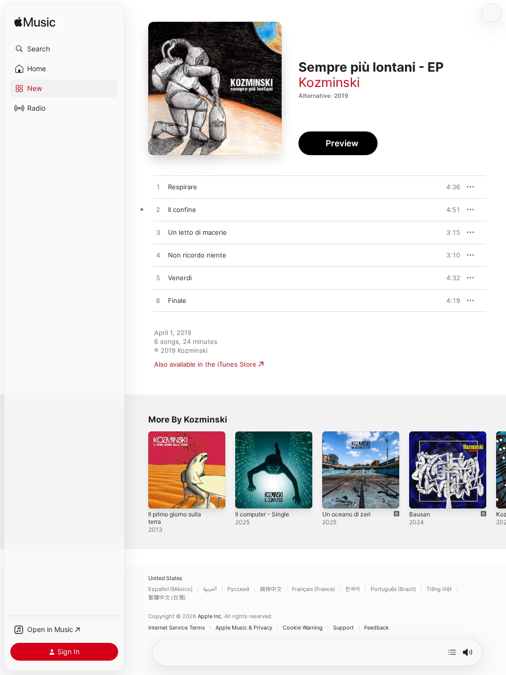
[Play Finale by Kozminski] (158, 300)
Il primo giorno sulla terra (174, 517)
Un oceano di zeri (346, 514)
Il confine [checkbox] (182, 209)
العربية (210, 589)
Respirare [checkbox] (182, 187)
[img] (34, 22)
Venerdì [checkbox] (180, 278)
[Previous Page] (138, 470)
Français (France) (313, 589)
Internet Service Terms (176, 628)
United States (165, 578)
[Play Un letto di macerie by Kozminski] (158, 232)
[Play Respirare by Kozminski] (158, 187)
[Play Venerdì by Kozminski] (158, 278)
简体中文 (271, 589)
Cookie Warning (303, 628)
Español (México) (170, 589)
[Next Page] (496, 470)
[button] (64, 49)
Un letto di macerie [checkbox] (197, 232)
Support (343, 628)
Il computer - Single (262, 514)
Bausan (419, 514)
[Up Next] (452, 652)
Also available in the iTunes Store (205, 364)
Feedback (376, 628)
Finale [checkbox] (177, 300)
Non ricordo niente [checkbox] (197, 255)
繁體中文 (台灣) (167, 597)
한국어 (352, 589)
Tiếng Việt (439, 589)
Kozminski (329, 82)
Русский (238, 589)
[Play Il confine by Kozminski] (158, 210)
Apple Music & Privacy (243, 628)
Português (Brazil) (393, 589)
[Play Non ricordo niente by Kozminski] (158, 255)
